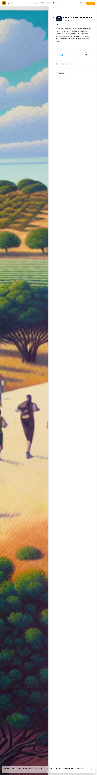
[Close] (91, 769)
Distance (63, 50)
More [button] (54, 3)
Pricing (43, 3)
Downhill (88, 50)
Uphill (75, 50)
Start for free (91, 3)
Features (36, 3)
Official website (61, 73)
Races (49, 3)
